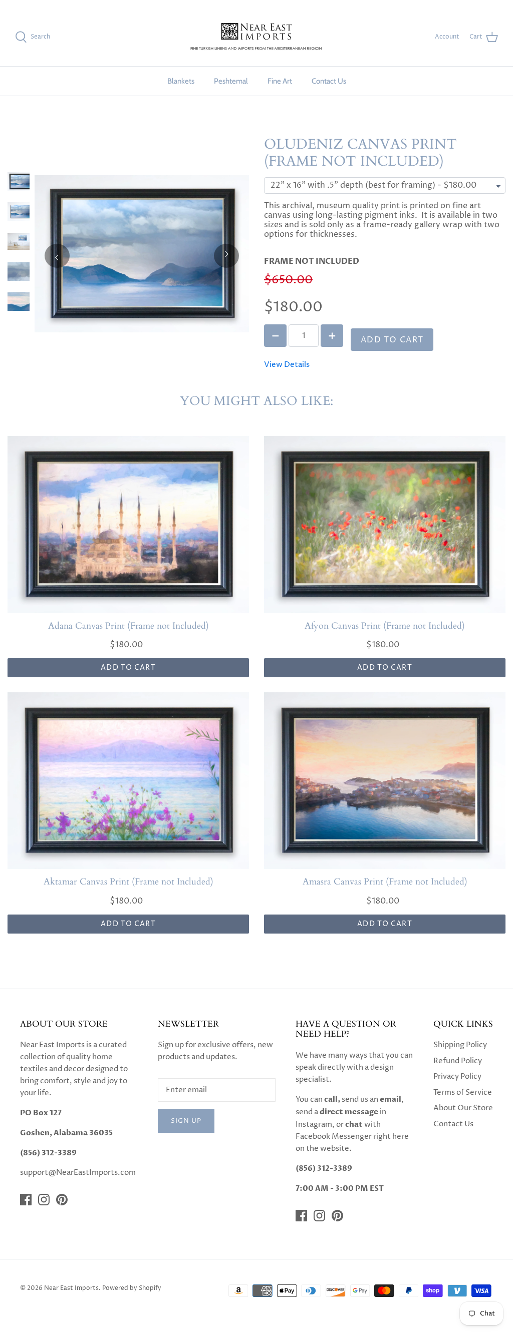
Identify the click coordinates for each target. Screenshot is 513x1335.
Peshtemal (231, 81)
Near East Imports (71, 1288)
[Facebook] (26, 1199)
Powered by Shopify (131, 1288)
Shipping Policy (460, 1045)
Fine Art (280, 81)
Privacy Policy (457, 1076)
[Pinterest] (62, 1199)
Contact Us (329, 81)
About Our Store (463, 1108)
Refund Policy (457, 1061)
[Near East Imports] (256, 37)
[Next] (226, 256)
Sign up (186, 1120)
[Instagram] (44, 1199)
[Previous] (57, 256)
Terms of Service (462, 1092)
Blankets (180, 81)
